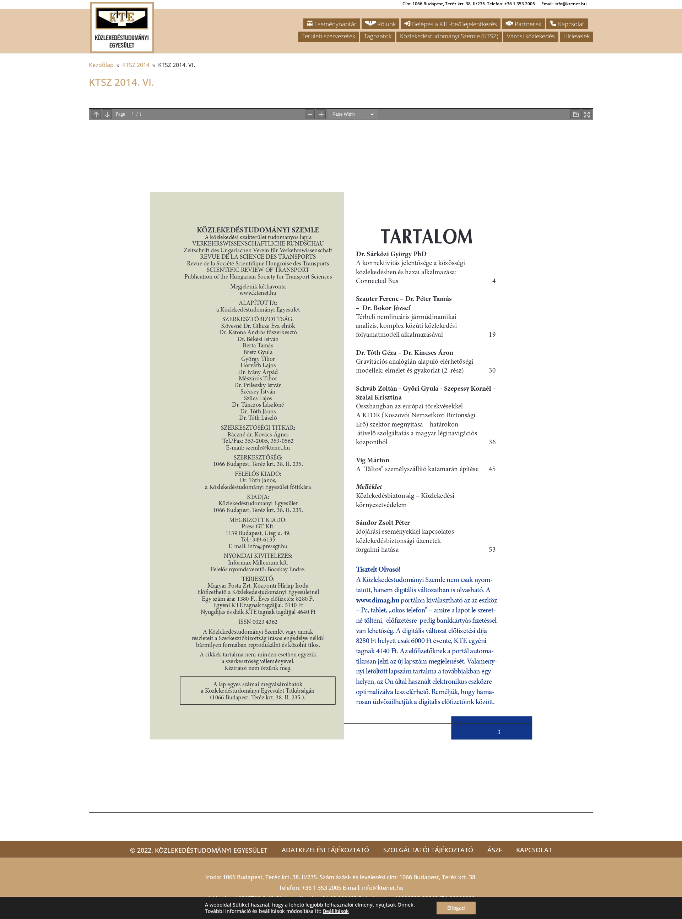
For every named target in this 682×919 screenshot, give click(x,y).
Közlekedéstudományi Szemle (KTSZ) (449, 36)
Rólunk (386, 24)
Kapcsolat (570, 24)
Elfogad (456, 907)
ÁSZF (494, 850)
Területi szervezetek (328, 36)
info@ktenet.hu (383, 888)
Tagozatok (377, 36)
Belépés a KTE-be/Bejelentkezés (454, 24)
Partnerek (527, 24)
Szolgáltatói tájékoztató (428, 850)
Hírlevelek (576, 36)
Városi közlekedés (531, 36)
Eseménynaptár (335, 24)
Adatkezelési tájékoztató (325, 850)
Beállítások (336, 911)
